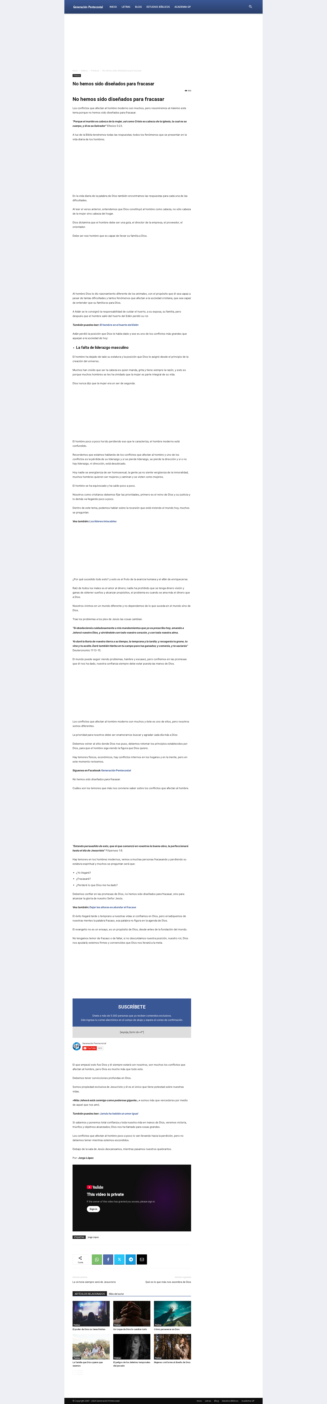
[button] (250, 7)
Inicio (113, 6)
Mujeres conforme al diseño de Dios (172, 1362)
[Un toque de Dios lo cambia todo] (131, 1313)
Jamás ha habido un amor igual (119, 1113)
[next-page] (80, 1372)
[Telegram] (131, 1259)
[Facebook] (108, 1259)
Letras (126, 6)
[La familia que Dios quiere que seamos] (91, 1347)
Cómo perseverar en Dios (167, 1329)
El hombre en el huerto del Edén (119, 324)
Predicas (95, 70)
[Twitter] (119, 1259)
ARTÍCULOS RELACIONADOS (90, 1294)
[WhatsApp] (97, 1259)
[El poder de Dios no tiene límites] (91, 1313)
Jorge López (93, 1237)
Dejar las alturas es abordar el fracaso (112, 907)
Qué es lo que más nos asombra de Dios (168, 1282)
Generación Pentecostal (116, 770)
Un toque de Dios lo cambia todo (130, 1329)
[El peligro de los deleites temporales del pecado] (131, 1347)
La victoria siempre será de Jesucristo (94, 1282)
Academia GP (183, 6)
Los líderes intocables (102, 521)
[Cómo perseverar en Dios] (172, 1313)
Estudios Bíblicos (158, 6)
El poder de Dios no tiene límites (89, 1329)
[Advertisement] (163, 41)
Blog (138, 6)
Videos (84, 70)
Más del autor (116, 1294)
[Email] (142, 1259)
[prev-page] (75, 1372)
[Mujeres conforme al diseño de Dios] (172, 1347)
